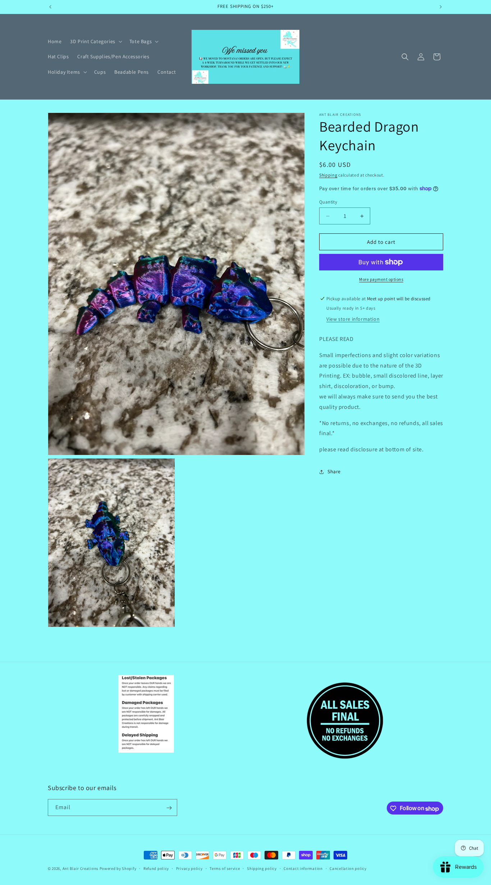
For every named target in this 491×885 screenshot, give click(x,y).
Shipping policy (262, 868)
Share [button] (334, 471)
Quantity (328, 202)
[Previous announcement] (50, 7)
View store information (353, 319)
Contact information (303, 868)
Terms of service (225, 868)
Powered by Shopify (118, 868)
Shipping (328, 175)
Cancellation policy (348, 868)
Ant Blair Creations (80, 868)
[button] (95, 41)
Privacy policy (189, 868)
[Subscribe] (169, 807)
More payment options (381, 279)
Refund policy (156, 868)
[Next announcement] (441, 7)
